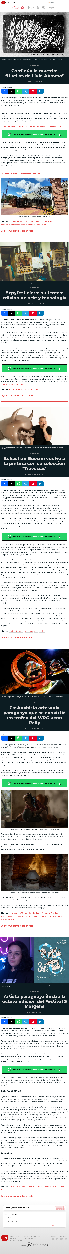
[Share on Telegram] (25, 91)
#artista (24, 225)
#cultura (37, 389)
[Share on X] (11, 91)
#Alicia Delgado (14, 1186)
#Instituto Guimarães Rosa (10, 225)
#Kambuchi (55, 913)
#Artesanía (46, 913)
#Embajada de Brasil (48, 221)
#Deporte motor (6, 916)
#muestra (31, 225)
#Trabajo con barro (7, 920)
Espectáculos (34, 65)
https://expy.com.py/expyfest (13, 384)
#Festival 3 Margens (43, 1186)
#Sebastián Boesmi (16, 631)
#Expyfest (13, 389)
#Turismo (17, 916)
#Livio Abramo (34, 221)
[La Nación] (8, 2)
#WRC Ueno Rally (25, 913)
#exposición (41, 225)
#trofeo (24, 916)
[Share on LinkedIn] (40, 91)
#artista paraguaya (28, 1186)
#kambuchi (36, 913)
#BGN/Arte (29, 631)
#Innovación (43, 916)
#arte (58, 221)
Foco (34, 702)
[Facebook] (52, 1238)
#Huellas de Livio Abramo (18, 221)
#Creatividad (33, 916)
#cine (3, 1190)
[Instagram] (61, 1238)
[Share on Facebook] (4, 91)
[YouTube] (65, 1238)
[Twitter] (57, 1238)
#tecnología (28, 389)
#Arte (60, 916)
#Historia (53, 916)
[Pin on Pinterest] (33, 91)
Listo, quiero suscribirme (57, 1225)
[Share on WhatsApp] (18, 91)
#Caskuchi (13, 913)
